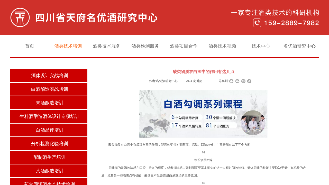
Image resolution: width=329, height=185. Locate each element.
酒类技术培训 (68, 46)
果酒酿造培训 (49, 102)
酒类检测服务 (145, 46)
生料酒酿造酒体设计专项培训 (50, 116)
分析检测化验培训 (49, 143)
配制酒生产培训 (49, 157)
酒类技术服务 (107, 46)
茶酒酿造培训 (49, 170)
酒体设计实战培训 (49, 75)
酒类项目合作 (184, 46)
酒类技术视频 (222, 46)
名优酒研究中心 (299, 46)
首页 (29, 46)
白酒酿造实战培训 (49, 89)
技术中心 (261, 46)
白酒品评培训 (49, 130)
